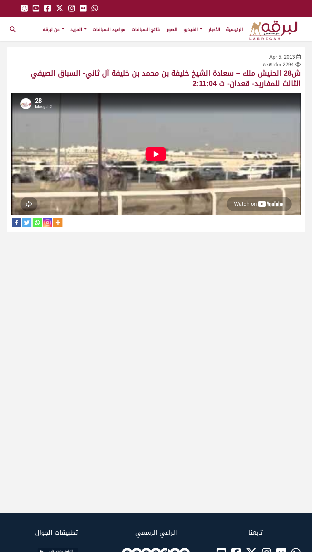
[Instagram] (47, 222)
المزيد (76, 29)
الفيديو (191, 29)
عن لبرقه (52, 29)
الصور (172, 29)
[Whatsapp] (37, 222)
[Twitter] (26, 222)
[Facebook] (16, 222)
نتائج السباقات (146, 29)
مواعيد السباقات (109, 29)
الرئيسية (234, 29)
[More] (57, 222)
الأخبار (214, 29)
